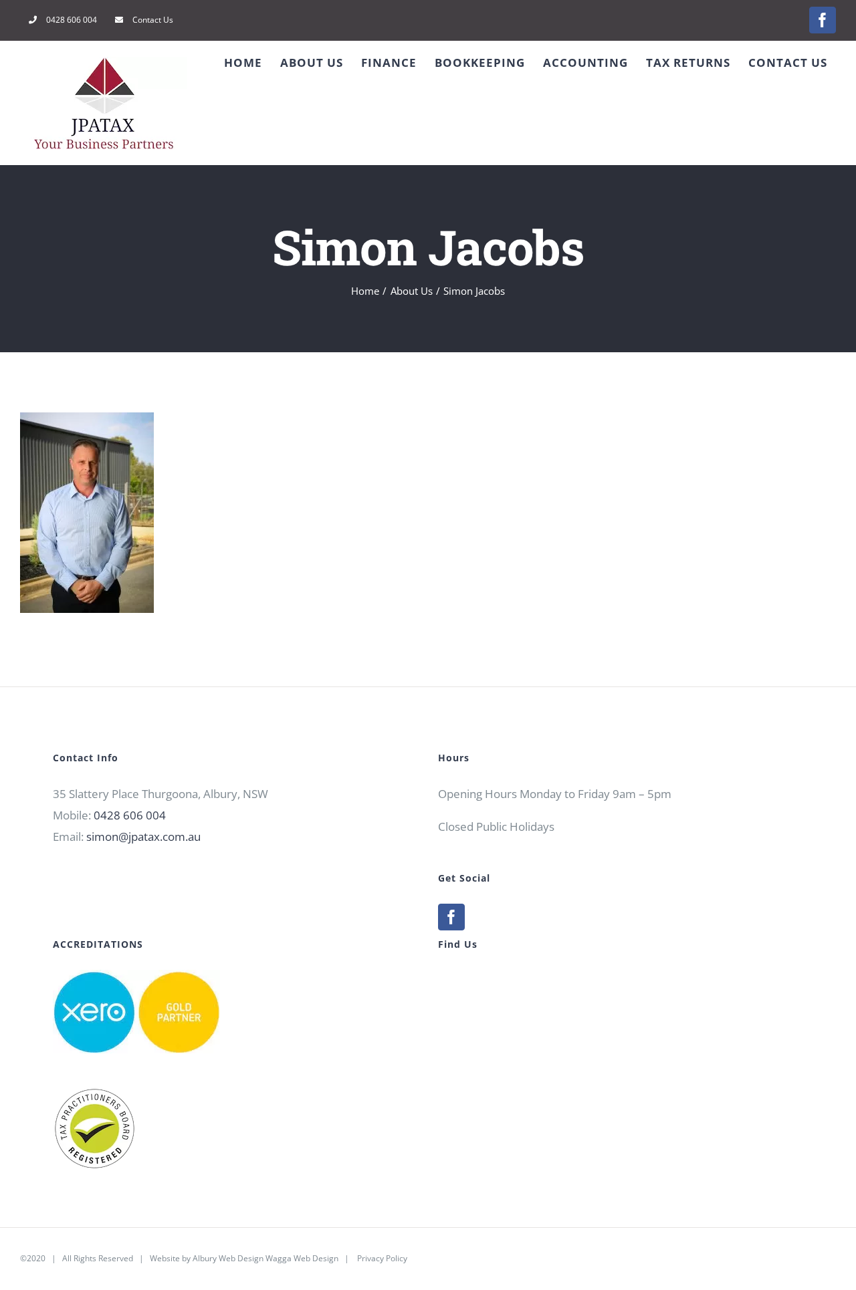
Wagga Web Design (301, 1258)
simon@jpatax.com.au (143, 836)
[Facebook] (451, 917)
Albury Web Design (228, 1258)
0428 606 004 (130, 815)
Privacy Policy (382, 1258)
